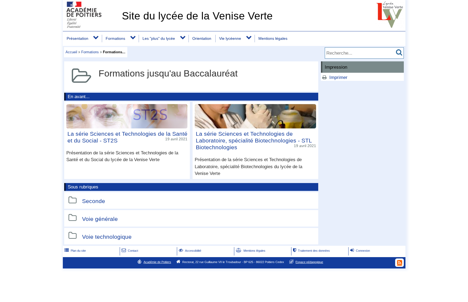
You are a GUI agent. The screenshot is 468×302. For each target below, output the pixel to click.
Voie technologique (107, 237)
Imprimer (338, 77)
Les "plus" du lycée (158, 38)
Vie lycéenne (230, 38)
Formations (115, 38)
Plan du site (75, 250)
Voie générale (100, 219)
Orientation (201, 38)
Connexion (360, 250)
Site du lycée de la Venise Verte (197, 16)
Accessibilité (190, 250)
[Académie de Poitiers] (91, 26)
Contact (130, 250)
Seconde (93, 201)
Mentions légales (272, 38)
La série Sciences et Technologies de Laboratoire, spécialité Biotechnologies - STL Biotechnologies (254, 140)
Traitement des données (311, 250)
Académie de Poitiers (157, 262)
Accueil (71, 52)
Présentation (77, 38)
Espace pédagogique (309, 262)
